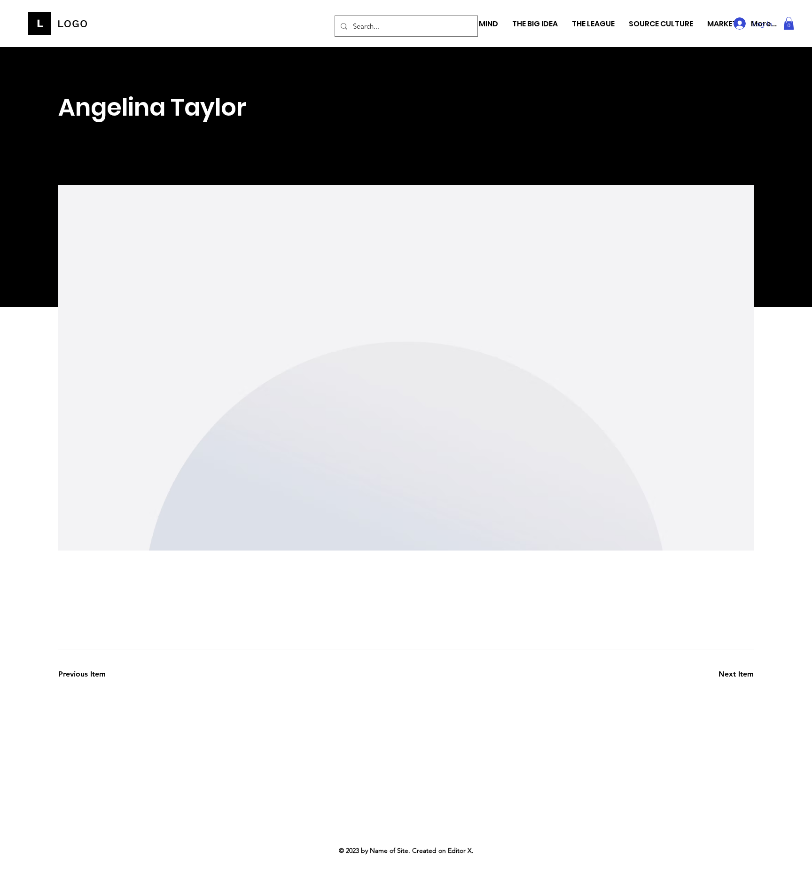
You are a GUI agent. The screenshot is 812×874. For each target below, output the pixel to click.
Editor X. (461, 850)
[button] (788, 23)
